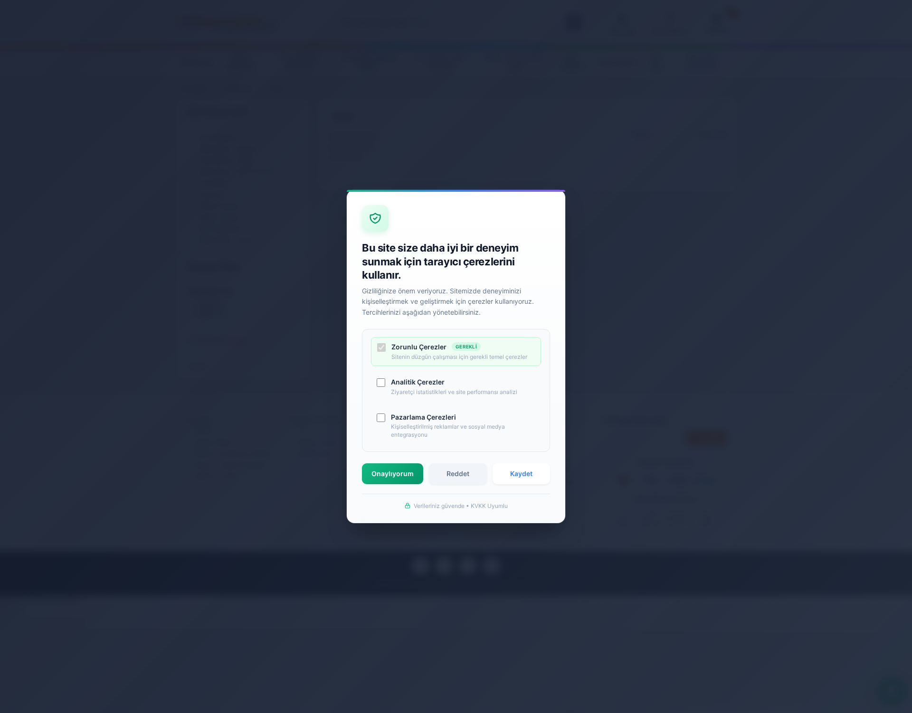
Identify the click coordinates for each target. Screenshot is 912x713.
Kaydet (521, 473)
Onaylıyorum (392, 473)
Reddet (457, 473)
